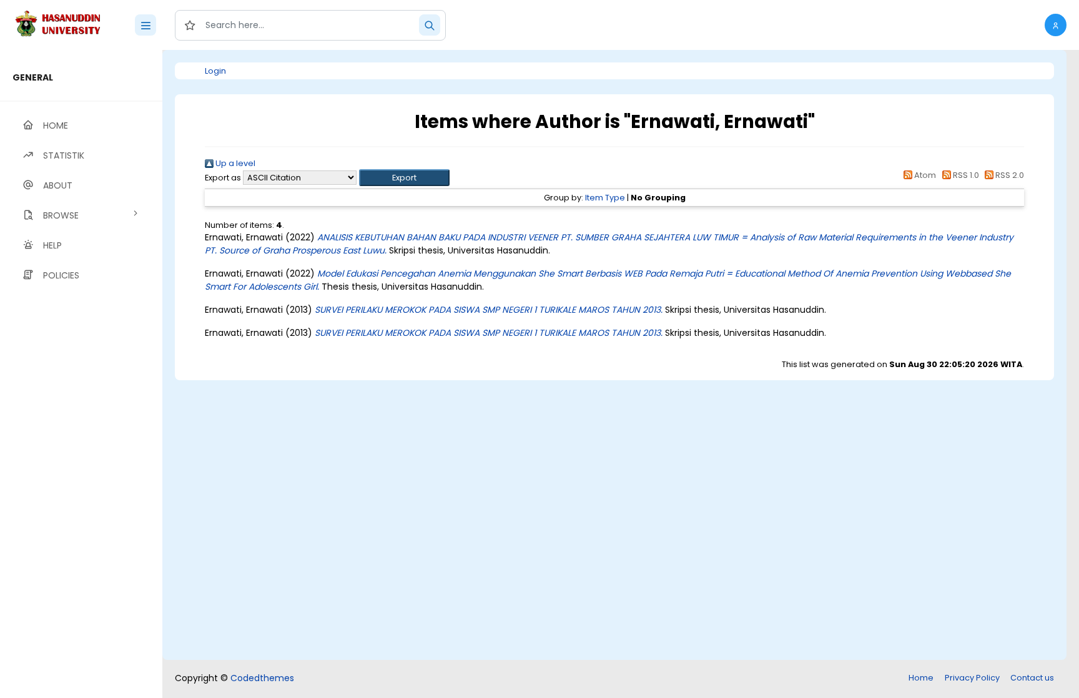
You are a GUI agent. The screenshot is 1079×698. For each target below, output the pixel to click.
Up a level (234, 163)
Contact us (1032, 677)
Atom (924, 175)
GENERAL (32, 77)
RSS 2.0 (1008, 175)
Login (215, 71)
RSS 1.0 (964, 175)
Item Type (605, 197)
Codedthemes (262, 678)
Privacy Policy (972, 677)
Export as (223, 177)
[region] (81, 374)
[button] (1056, 25)
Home (921, 677)
